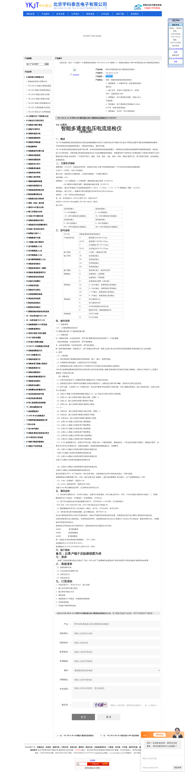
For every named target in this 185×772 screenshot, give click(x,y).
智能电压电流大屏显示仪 (37, 81)
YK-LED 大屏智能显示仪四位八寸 (39, 107)
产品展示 (45, 14)
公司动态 (105, 14)
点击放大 (76, 75)
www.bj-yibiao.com (116, 753)
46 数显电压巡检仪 (89, 63)
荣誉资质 (90, 14)
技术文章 (60, 14)
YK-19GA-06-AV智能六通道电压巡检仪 (79, 736)
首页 (70, 63)
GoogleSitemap (98, 753)
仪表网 (92, 760)
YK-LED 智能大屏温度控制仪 (39, 90)
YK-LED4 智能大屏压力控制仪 (39, 94)
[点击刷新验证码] (100, 704)
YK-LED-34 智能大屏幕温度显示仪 (39, 86)
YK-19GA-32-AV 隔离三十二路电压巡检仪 (113, 63)
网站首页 (31, 14)
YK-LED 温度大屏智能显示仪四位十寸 (39, 103)
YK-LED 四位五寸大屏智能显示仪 (39, 112)
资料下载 (120, 14)
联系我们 (135, 14)
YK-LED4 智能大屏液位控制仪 (39, 99)
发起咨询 (177, 768)
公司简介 (75, 14)
